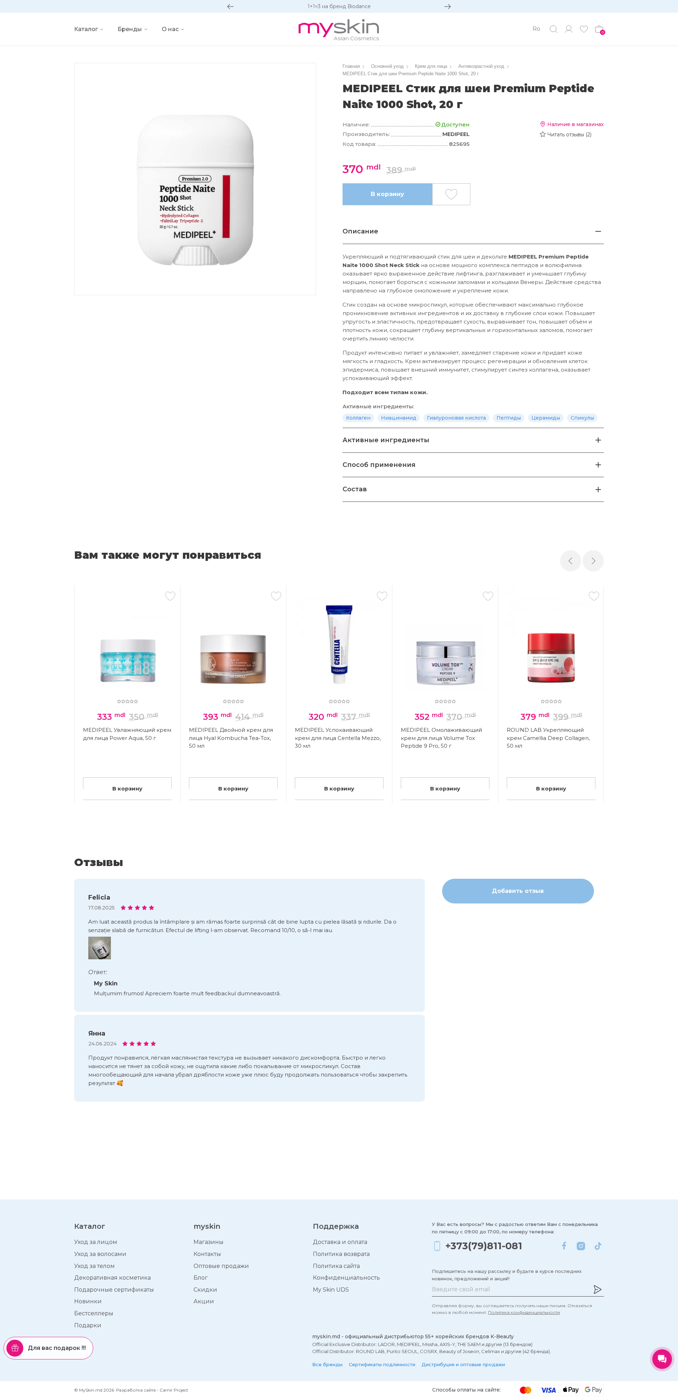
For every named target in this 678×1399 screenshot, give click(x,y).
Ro (536, 28)
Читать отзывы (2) (569, 134)
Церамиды (545, 418)
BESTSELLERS (339, 6)
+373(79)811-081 (483, 1246)
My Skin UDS (331, 1289)
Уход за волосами (100, 1254)
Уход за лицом (95, 1242)
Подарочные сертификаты (114, 1289)
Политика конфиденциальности (524, 1312)
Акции (204, 1301)
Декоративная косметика (112, 1277)
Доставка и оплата (340, 1242)
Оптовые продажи (221, 1266)
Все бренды (327, 1364)
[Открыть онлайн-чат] (662, 1359)
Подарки (87, 1325)
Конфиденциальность (346, 1277)
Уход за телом (94, 1266)
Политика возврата (341, 1254)
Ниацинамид (398, 418)
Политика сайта (336, 1266)
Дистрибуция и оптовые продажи (463, 1364)
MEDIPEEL (456, 134)
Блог (201, 1277)
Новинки (88, 1301)
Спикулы (582, 418)
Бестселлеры (93, 1313)
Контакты (207, 1254)
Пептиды (508, 418)
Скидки (205, 1289)
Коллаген (358, 418)
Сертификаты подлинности (382, 1364)
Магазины (209, 1242)
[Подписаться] (597, 1289)
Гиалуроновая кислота (456, 418)
